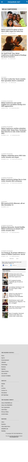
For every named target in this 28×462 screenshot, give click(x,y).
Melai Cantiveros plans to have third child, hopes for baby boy (12, 30)
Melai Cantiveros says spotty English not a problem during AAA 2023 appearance (13, 104)
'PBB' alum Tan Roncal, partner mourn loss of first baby (17, 307)
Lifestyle (3, 362)
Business (3, 367)
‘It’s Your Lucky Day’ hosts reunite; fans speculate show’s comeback (13, 80)
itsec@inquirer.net (14, 437)
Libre (2, 422)
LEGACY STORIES (6, 376)
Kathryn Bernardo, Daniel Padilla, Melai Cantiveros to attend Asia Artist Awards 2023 (13, 228)
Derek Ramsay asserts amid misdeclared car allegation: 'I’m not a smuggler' (17, 301)
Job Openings (4, 395)
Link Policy (4, 409)
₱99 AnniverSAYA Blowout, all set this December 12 (13, 204)
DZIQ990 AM (4, 428)
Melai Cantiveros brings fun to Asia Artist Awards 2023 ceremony (13, 180)
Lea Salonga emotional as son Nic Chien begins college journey (16, 288)
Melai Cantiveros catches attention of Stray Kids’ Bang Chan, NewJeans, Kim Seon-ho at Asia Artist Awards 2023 (14, 130)
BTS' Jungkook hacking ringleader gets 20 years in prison (16, 282)
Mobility (3, 431)
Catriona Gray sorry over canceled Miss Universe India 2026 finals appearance (16, 275)
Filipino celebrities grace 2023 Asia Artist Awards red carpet (13, 156)
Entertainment (5, 360)
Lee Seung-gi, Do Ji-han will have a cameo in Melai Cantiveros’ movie (13, 253)
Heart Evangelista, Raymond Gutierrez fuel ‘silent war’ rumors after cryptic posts (16, 315)
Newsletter (4, 392)
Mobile (3, 383)
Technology (4, 364)
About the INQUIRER (6, 405)
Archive (3, 388)
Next (17, 258)
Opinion (3, 369)
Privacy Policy (5, 412)
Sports (3, 358)
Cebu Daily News (5, 426)
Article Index (4, 414)
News (2, 355)
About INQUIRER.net (6, 403)
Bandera (3, 424)
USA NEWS (4, 373)
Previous (12, 258)
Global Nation (5, 371)
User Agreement (5, 407)
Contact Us (4, 390)
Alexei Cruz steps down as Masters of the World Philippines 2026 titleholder (16, 295)
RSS (2, 386)
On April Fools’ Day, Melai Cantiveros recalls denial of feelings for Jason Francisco (13, 55)
